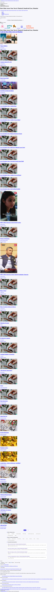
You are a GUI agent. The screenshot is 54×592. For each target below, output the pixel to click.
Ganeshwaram (20, 587)
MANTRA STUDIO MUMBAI (7, 90)
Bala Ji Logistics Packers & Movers (8, 306)
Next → (29, 530)
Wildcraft (19, 584)
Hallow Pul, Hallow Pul (3, 373)
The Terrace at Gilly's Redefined (27, 581)
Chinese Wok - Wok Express (36, 587)
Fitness (22, 10)
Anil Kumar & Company (5, 509)
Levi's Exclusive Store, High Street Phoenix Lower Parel (12, 147)
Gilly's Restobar (20, 581)
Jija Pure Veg (31, 587)
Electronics (12, 10)
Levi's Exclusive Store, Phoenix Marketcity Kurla (11, 133)
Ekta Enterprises (4, 401)
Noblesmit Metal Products (6, 494)
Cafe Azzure (7, 581)
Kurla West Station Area (31, 533)
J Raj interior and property (6, 370)
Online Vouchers (9, 10)
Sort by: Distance (3, 22)
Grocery (17, 10)
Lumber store (2, 292)
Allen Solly (7, 584)
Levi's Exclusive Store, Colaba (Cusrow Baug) (10, 119)
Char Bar (17, 581)
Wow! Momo (4, 587)
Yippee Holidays (3, 45)
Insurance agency (2, 224)
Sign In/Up (2, 4)
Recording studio (2, 92)
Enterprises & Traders (3, 402)
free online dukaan (6, 564)
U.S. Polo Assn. (16, 584)
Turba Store (3, 479)
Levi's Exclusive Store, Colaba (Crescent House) (10, 175)
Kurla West (13, 533)
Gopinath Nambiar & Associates (7, 354)
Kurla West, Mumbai (3, 65)
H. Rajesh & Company (5, 338)
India (2, 12)
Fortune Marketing (4, 432)
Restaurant (2, 10)
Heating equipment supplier (4, 240)
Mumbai (3, 13)
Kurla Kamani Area (38, 533)
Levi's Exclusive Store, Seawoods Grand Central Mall (12, 161)
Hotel (24, 10)
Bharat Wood (3, 290)
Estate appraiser (2, 372)
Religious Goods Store (3, 434)
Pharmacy (20, 10)
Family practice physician (3, 387)
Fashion (5, 10)
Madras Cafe (7, 587)
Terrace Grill (3, 581)
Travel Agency (2, 47)
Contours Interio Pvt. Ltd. (6, 62)
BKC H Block (24, 533)
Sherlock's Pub (33, 581)
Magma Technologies (4, 238)
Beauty (15, 10)
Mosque (1, 324)
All (0, 10)
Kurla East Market (18, 533)
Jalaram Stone (3, 525)
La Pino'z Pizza (11, 587)
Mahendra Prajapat (4, 323)
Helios (10, 584)
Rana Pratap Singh (4, 78)
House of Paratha (16, 587)
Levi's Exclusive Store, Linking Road (8, 106)
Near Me (26, 10)
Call (1, 226)
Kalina (16, 535)
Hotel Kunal (37, 581)
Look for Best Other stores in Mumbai (11, 32)
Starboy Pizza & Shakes (25, 587)
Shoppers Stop (4, 584)
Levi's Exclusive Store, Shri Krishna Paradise (10, 189)
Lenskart (12, 584)
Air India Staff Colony (10, 535)
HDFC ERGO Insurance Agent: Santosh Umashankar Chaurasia (14, 274)
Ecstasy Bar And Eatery (12, 581)
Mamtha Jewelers (4, 447)
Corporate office (2, 63)
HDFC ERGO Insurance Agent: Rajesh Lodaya (10, 222)
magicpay (24, 28)
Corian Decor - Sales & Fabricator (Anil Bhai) (10, 463)
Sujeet (1, 385)
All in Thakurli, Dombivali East (11, 540)
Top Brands (18, 28)
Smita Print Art (3, 416)
